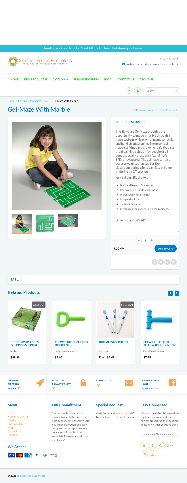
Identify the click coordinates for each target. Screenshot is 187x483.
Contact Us (125, 79)
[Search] (176, 91)
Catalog (58, 79)
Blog (107, 79)
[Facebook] (152, 445)
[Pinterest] (160, 445)
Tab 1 (14, 279)
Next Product (168, 109)
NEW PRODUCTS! (35, 79)
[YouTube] (152, 453)
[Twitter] (144, 445)
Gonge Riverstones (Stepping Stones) (24, 344)
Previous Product (146, 109)
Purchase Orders (86, 79)
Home (15, 79)
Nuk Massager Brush (114, 342)
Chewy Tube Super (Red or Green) (71, 344)
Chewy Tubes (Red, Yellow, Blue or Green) (159, 344)
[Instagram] (144, 453)
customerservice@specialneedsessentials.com (152, 63)
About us (146, 79)
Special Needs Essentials (31, 475)
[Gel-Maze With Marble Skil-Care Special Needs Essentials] (56, 166)
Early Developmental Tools (33, 100)
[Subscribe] (174, 434)
